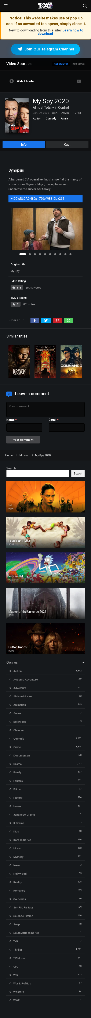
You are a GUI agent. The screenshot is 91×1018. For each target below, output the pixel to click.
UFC (16, 966)
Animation (19, 704)
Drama (17, 764)
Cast (67, 144)
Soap (16, 924)
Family (64, 118)
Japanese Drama (24, 814)
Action (37, 118)
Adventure (19, 688)
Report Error (61, 63)
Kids (16, 831)
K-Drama (18, 823)
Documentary (21, 755)
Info (24, 144)
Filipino (17, 789)
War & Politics (22, 983)
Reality (17, 882)
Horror (17, 806)
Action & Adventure (25, 679)
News (17, 865)
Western (18, 992)
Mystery (18, 856)
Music (17, 848)
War (15, 975)
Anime (17, 713)
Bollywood (19, 721)
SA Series (19, 899)
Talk (15, 941)
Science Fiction (23, 916)
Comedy (51, 118)
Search (11, 468)
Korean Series (22, 840)
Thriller (17, 949)
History (17, 797)
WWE (16, 1000)
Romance (19, 890)
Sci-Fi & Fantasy (23, 907)
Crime (17, 747)
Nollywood (20, 873)
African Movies (22, 696)
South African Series (26, 932)
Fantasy (18, 780)
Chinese (18, 730)
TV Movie (19, 958)
